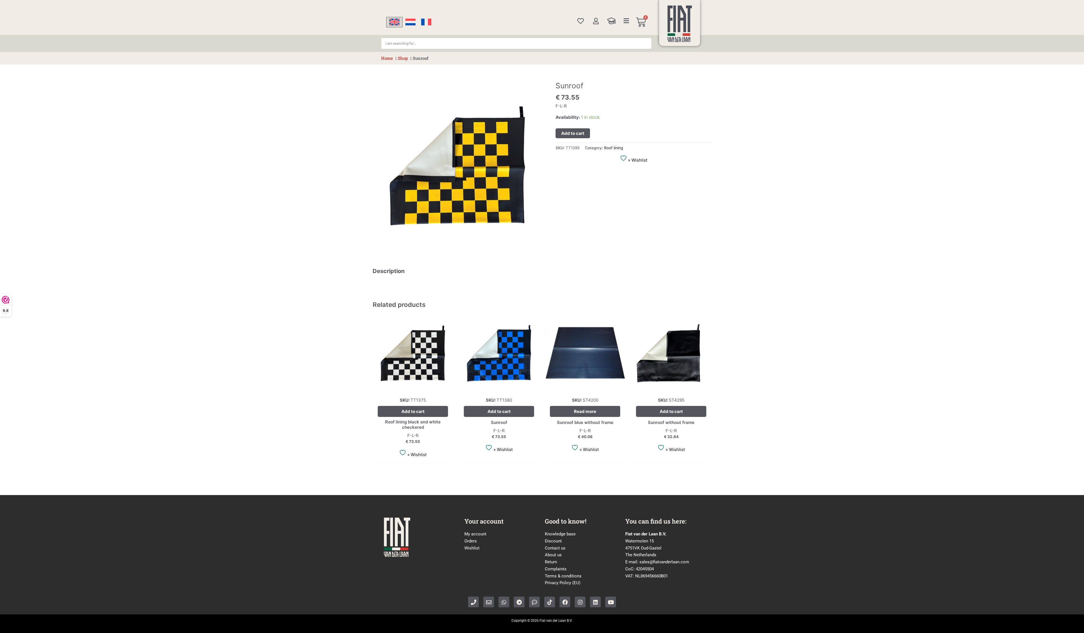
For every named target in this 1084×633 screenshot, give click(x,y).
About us (553, 554)
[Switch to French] (426, 22)
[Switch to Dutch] (410, 22)
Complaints (556, 569)
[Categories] (626, 21)
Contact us (555, 548)
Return (551, 561)
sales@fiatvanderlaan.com (664, 561)
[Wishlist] (580, 21)
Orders (470, 541)
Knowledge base (560, 534)
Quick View (413, 388)
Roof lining (613, 148)
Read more (585, 411)
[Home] (680, 23)
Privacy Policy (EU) (562, 582)
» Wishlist (637, 160)
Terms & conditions (563, 576)
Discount (553, 541)
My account (475, 534)
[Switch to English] (394, 22)
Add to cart (572, 133)
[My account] (596, 21)
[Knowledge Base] (611, 21)
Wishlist (472, 548)
